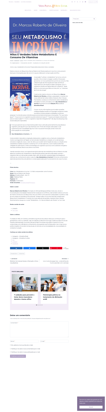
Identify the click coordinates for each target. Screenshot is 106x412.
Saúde (35, 10)
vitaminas (21, 253)
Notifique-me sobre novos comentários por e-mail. (25, 348)
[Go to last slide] (14, 289)
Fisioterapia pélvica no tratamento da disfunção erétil (52, 297)
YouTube (15, 210)
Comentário (14, 322)
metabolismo (14, 253)
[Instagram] (72, 2)
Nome (13, 341)
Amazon (32, 182)
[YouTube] (85, 2)
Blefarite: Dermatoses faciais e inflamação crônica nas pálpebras (24, 261)
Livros (12, 52)
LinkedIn (14, 242)
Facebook (15, 243)
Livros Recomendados (26, 1)
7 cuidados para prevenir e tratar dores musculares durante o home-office (24, 297)
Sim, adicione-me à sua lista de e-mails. (22, 345)
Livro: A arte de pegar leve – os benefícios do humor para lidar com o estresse (56, 261)
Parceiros (11, 1)
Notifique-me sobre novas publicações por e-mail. (25, 352)
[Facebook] (75, 2)
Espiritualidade (53, 10)
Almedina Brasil (25, 182)
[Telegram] (80, 2)
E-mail (43, 341)
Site (13, 240)
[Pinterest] (83, 2)
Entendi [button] (91, 407)
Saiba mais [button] (82, 403)
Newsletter (17, 1)
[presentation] (25, 282)
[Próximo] (64, 289)
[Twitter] (77, 2)
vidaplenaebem (15, 63)
